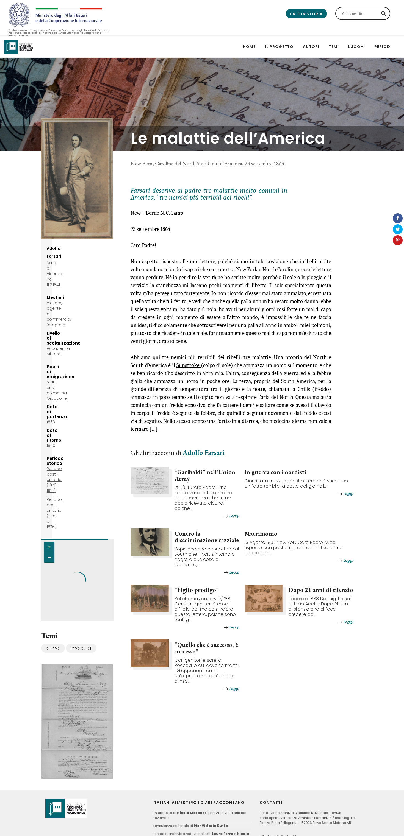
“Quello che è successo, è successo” (206, 648)
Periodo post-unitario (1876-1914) (54, 479)
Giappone (57, 398)
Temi (334, 46)
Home (249, 46)
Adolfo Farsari (203, 452)
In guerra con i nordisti (275, 472)
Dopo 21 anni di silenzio (321, 590)
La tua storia (306, 14)
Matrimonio (261, 534)
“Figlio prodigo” (196, 590)
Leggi (234, 516)
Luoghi (356, 46)
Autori (311, 46)
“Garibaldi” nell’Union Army (205, 475)
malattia (81, 648)
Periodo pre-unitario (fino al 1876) (54, 513)
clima (53, 648)
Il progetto (279, 46)
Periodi (383, 46)
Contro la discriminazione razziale (207, 537)
